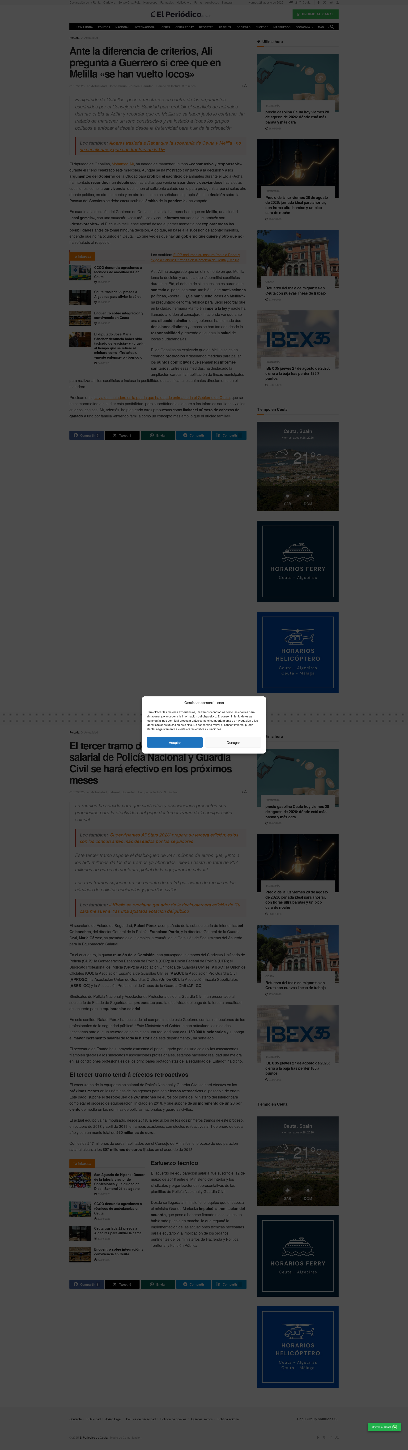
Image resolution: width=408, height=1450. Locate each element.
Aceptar (175, 742)
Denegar (233, 742)
